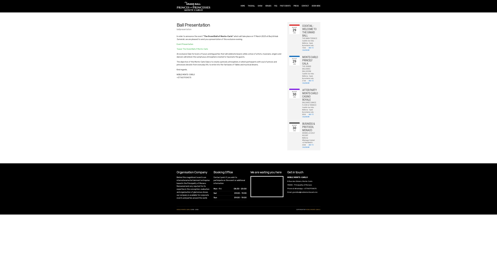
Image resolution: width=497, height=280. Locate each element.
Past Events (285, 6)
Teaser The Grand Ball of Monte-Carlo (192, 49)
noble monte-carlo (313, 209)
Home (243, 6)
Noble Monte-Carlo (184, 209)
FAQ (275, 6)
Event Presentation (185, 44)
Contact (305, 6)
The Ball (251, 6)
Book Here (316, 6)
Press (296, 6)
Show (260, 6)
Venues (268, 6)
